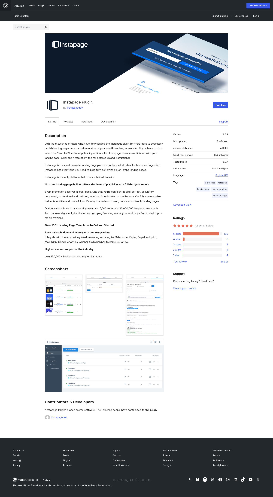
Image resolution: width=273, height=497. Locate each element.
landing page (203, 189)
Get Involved (170, 450)
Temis (66, 455)
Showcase (68, 450)
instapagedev (75, 107)
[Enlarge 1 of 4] (78, 278)
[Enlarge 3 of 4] (159, 278)
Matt (217, 455)
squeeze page (220, 195)
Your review (180, 261)
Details (52, 121)
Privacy (16, 465)
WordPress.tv (121, 465)
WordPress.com (222, 450)
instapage (222, 183)
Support (223, 121)
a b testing (210, 183)
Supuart (117, 455)
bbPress (219, 460)
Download (220, 105)
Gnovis (16, 455)
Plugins (66, 460)
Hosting (17, 460)
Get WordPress (258, 5)
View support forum (184, 288)
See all (224, 261)
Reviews (68, 121)
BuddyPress (221, 465)
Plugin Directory (21, 16)
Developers (119, 460)
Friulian (46, 480)
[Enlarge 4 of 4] (159, 343)
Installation (87, 121)
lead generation (219, 189)
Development (108, 121)
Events (166, 455)
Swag (167, 465)
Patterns (67, 465)
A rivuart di (18, 450)
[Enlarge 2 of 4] (119, 278)
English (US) (221, 175)
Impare (116, 450)
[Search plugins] (46, 27)
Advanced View (182, 204)
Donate (168, 460)
